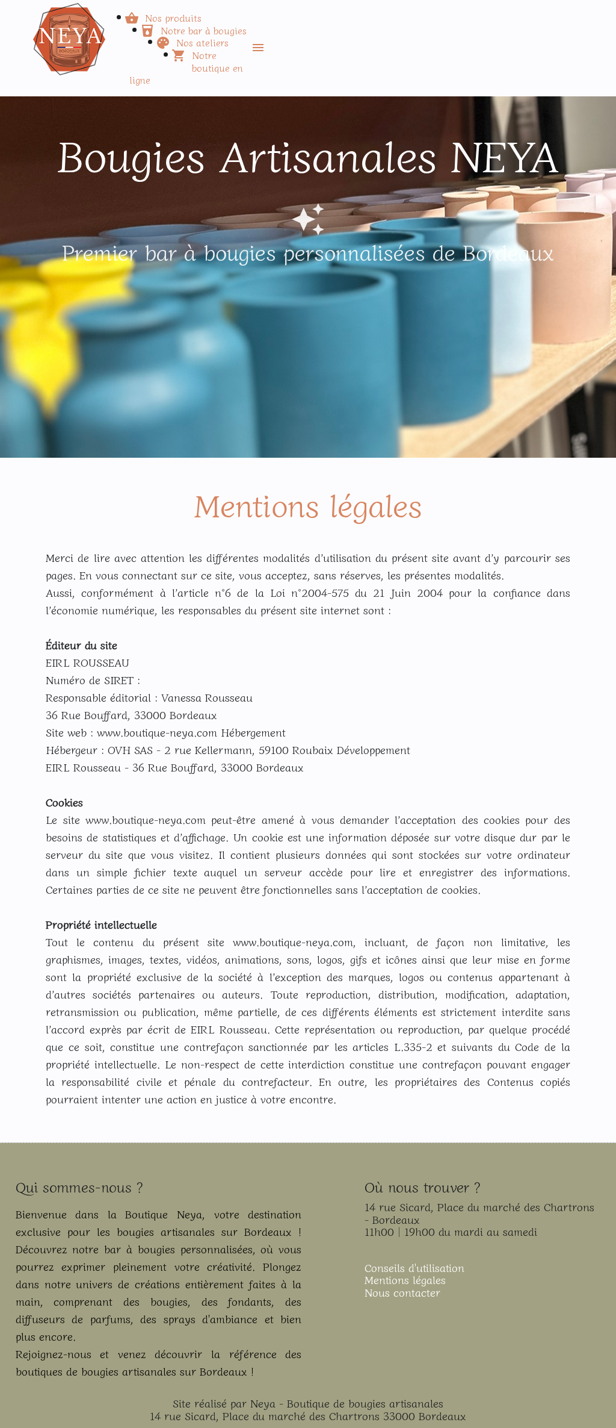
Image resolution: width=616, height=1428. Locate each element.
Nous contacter (402, 1292)
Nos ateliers (202, 42)
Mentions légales (405, 1279)
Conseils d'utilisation (414, 1267)
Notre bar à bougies (204, 30)
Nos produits (173, 17)
